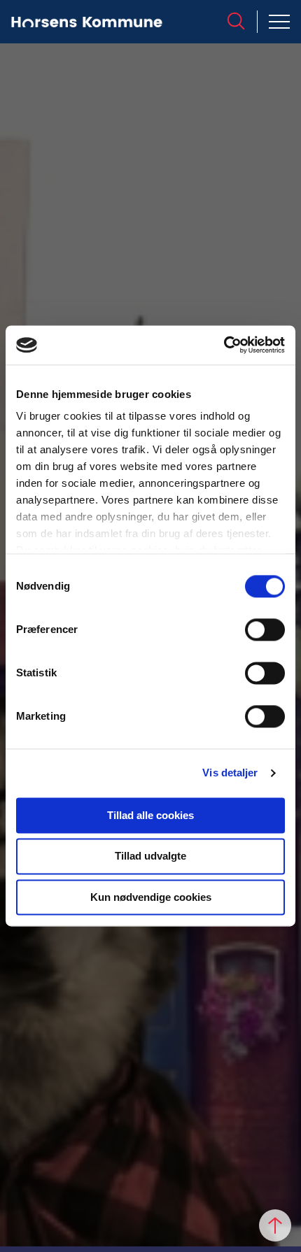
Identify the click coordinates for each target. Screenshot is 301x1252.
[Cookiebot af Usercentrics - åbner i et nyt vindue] (223, 345)
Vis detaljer (230, 772)
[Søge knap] (235, 20)
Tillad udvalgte (150, 856)
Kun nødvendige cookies (150, 897)
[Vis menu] (279, 21)
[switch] (265, 629)
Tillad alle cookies (150, 815)
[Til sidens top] (275, 1225)
